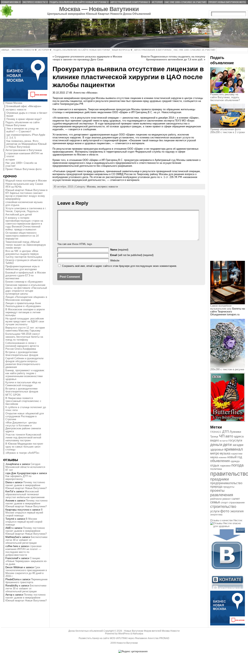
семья (215, 502)
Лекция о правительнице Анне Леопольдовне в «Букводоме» (23, 305)
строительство (223, 506)
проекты (217, 490)
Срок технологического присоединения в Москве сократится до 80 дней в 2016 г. (26, 572)
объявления (220, 461)
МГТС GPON (12, 394)
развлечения (221, 495)
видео (214, 440)
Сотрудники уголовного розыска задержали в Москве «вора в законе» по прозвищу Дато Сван (87, 58)
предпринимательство (226, 483)
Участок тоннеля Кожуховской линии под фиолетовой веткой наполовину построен (23, 437)
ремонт (226, 498)
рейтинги (216, 498)
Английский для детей (18, 214)
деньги (216, 444)
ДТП (225, 432)
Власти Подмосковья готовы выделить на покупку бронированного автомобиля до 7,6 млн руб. (173, 58)
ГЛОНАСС (215, 432)
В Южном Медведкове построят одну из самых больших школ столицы (24, 446)
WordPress (124, 633)
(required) (119, 249)
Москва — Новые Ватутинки (99, 9)
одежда (235, 461)
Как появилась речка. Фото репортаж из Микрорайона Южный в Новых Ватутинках (26, 144)
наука (214, 457)
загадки (237, 445)
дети (227, 444)
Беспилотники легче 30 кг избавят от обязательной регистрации (26, 540)
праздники (219, 479)
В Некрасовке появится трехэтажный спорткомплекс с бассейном (23, 401)
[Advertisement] (229, 200)
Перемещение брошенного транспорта (26, 581)
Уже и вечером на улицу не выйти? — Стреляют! (22, 130)
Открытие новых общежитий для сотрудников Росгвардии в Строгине (24, 416)
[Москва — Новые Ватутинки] (124, 33)
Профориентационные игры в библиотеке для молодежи (22, 268)
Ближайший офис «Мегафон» (23, 106)
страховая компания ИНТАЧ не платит (24, 155)
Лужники (235, 431)
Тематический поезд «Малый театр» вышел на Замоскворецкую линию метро (25, 244)
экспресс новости (15, 109)
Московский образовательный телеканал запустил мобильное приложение (25, 494)
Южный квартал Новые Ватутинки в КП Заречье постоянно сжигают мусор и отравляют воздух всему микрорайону (26, 194)
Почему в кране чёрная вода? (23, 119)
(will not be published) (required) (131, 255)
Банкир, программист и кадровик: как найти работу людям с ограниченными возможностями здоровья (25, 375)
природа (216, 486)
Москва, (92, 186)
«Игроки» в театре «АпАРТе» (22, 452)
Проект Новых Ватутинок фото (23, 169)
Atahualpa (137, 633)
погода (237, 465)
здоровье (217, 449)
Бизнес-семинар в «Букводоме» (24, 281)
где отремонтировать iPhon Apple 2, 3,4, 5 (25, 136)
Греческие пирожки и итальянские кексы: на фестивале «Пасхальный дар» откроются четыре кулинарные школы (26, 289)
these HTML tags (82, 244)
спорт (224, 502)
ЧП (222, 436)
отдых (214, 465)
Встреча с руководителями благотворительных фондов (21, 353)
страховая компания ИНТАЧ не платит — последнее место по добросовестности (23, 550)
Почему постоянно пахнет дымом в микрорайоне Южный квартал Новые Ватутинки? (26, 485)
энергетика (216, 514)
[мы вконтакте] (227, 587)
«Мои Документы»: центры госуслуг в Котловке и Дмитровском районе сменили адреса (23, 427)
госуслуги (235, 440)
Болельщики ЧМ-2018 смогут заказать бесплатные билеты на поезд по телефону (24, 336)
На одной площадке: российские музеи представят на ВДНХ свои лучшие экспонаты (24, 321)
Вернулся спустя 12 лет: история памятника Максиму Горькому (25, 329)
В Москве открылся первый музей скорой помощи (24, 512)
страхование (237, 502)
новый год (234, 457)
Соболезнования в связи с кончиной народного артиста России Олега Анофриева (22, 346)
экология (237, 511)
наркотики (236, 453)
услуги (215, 511)
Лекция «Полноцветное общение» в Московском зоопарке (26, 298)
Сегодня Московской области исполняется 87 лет (25, 467)
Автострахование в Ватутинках (23, 150)
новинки (222, 457)
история (10, 159)
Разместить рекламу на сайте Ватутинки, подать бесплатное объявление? (225, 97)
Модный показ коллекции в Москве (26, 180)
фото (224, 511)
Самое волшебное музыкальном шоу (221, 307)
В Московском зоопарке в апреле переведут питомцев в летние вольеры (25, 312)
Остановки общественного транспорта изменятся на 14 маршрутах (22, 235)
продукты (228, 486)
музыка (225, 453)
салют (236, 498)
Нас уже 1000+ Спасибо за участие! (21, 164)
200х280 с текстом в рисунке (227, 369)
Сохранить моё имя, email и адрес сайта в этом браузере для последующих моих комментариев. (119, 265)
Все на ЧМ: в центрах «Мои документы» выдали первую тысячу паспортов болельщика (23, 254)
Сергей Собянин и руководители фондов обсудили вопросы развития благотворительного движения (24, 363)
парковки (225, 465)
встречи (224, 441)
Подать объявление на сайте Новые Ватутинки (22, 124)
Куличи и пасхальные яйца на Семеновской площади (23, 384)
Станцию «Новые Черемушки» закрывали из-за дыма (26, 561)
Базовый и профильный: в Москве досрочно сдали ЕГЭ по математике (25, 275)
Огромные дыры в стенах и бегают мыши (26, 114)
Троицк (214, 436)
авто (229, 436)
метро (214, 453)
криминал (233, 449)
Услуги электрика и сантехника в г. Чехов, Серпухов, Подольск (25, 210)
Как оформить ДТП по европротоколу (18, 477)
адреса (239, 436)
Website (114, 260)
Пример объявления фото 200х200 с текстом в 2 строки (227, 131)
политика (216, 468)
